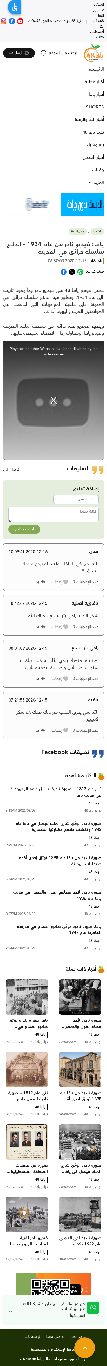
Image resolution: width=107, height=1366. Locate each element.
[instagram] (4, 21)
